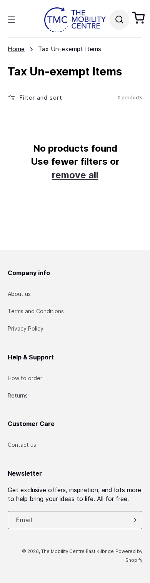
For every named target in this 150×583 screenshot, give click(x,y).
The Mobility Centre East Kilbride (77, 551)
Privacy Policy (25, 328)
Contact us (22, 444)
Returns (18, 395)
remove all (75, 174)
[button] (11, 19)
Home (16, 49)
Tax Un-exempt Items (69, 49)
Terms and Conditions (36, 311)
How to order (25, 378)
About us (19, 294)
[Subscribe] (133, 520)
